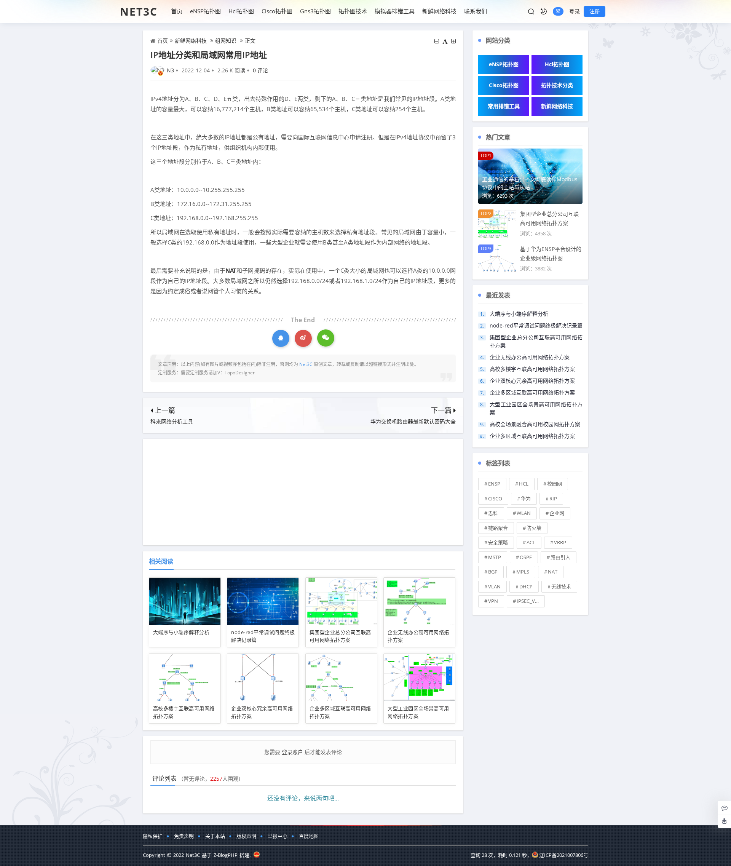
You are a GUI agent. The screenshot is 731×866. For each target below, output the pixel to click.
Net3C (139, 11)
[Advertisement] (303, 492)
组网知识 (225, 40)
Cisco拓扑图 (277, 11)
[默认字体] (445, 41)
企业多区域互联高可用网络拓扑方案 (532, 392)
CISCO (495, 498)
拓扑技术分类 (557, 85)
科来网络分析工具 (171, 421)
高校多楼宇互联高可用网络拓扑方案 (532, 368)
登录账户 (292, 752)
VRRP (560, 542)
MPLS (522, 571)
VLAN (494, 586)
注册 (594, 11)
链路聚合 (498, 527)
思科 (493, 513)
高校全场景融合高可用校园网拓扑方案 (535, 424)
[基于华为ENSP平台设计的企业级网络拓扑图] (497, 258)
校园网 (554, 483)
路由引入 (560, 557)
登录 (574, 11)
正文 (250, 40)
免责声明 (184, 835)
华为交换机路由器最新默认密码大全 (413, 421)
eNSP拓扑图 (205, 11)
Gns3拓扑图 (315, 11)
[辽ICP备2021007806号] (257, 855)
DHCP (526, 586)
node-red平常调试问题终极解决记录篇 (536, 325)
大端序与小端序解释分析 (181, 632)
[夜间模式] (543, 11)
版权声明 (246, 835)
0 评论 (260, 70)
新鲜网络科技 (439, 11)
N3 (170, 70)
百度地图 (309, 835)
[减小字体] (436, 41)
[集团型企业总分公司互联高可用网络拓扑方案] (497, 223)
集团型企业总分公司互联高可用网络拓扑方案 (340, 636)
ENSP (494, 483)
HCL (523, 483)
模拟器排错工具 (395, 11)
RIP (553, 498)
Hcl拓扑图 (241, 11)
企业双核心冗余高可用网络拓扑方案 (532, 380)
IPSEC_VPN (529, 601)
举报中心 (277, 835)
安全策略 (498, 542)
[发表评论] (724, 808)
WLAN (524, 513)
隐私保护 (153, 835)
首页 (176, 11)
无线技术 (561, 586)
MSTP (494, 557)
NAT (230, 270)
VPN (493, 601)
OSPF (526, 557)
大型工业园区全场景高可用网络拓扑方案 (418, 712)
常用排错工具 (504, 106)
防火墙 (534, 527)
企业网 (556, 513)
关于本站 (215, 835)
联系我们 (475, 11)
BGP (493, 571)
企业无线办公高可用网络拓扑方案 (530, 357)
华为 (526, 498)
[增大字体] (453, 41)
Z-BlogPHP (226, 855)
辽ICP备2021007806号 (563, 855)
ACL (531, 542)
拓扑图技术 (352, 11)
